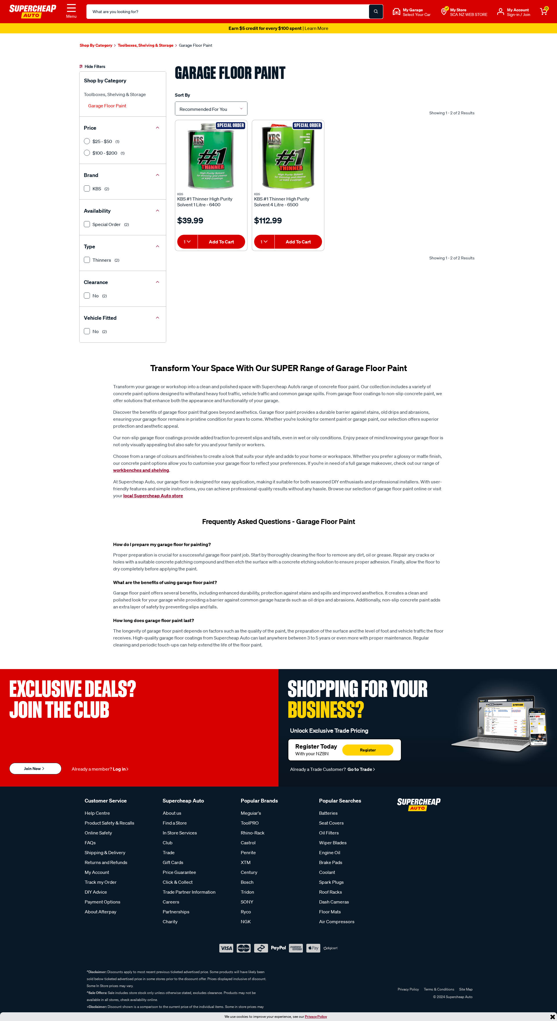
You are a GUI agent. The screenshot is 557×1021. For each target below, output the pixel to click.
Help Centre (97, 813)
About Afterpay (100, 912)
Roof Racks (330, 892)
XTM (246, 862)
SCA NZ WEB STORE (468, 14)
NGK (246, 921)
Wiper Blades (333, 842)
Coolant (327, 872)
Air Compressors (337, 921)
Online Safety (98, 833)
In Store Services (180, 833)
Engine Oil (329, 852)
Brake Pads (330, 862)
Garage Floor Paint (107, 106)
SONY (247, 902)
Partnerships (176, 912)
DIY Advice (96, 892)
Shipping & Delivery (105, 852)
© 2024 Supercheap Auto (452, 996)
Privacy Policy (316, 1016)
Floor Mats (330, 912)
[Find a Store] (444, 12)
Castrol (248, 842)
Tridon (247, 892)
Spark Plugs (331, 882)
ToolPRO (250, 823)
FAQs (90, 842)
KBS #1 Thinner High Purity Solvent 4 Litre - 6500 (281, 201)
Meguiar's (251, 813)
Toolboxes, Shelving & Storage (115, 94)
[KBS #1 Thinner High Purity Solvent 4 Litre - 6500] (288, 156)
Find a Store (175, 823)
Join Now (32, 768)
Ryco (246, 912)
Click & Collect (178, 882)
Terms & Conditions (439, 989)
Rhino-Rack (253, 833)
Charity (170, 921)
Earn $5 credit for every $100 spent (278, 28)
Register (368, 750)
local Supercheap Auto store (153, 495)
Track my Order (101, 882)
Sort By (182, 95)
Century (249, 872)
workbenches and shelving (141, 470)
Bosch (247, 882)
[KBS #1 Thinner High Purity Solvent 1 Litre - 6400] (211, 156)
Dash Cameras (334, 902)
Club (168, 842)
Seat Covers (331, 823)
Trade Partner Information (189, 892)
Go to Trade (359, 769)
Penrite (248, 852)
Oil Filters (329, 833)
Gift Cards (173, 862)
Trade (169, 852)
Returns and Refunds (106, 862)
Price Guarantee (179, 872)
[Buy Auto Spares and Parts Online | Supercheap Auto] (32, 11)
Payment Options (102, 902)
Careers (171, 902)
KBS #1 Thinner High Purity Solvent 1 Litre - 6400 (204, 201)
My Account (97, 872)
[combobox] (211, 108)
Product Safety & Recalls (109, 823)
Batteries (328, 813)
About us (172, 813)
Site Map (466, 989)
